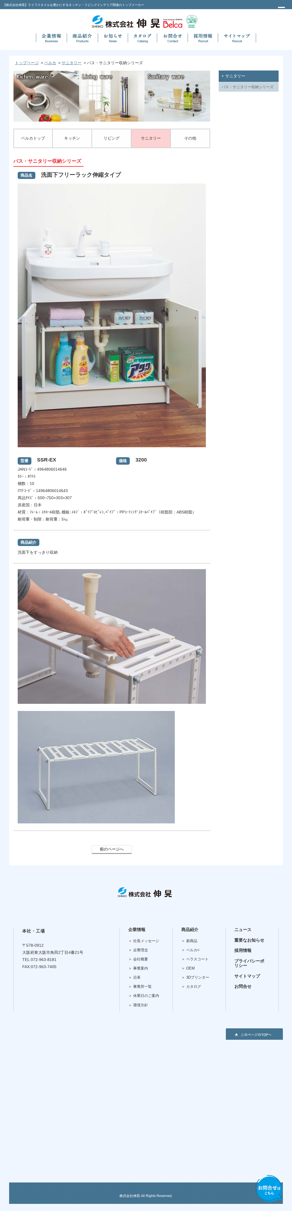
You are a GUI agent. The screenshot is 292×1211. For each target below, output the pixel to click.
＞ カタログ (191, 986)
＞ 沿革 (134, 977)
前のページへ (112, 849)
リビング (111, 138)
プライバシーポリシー (249, 963)
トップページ (27, 63)
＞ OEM (188, 968)
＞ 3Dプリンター (195, 977)
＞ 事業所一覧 (140, 986)
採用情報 (243, 950)
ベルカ (50, 63)
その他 (190, 138)
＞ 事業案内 (138, 968)
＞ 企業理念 (138, 950)
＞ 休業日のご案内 (143, 996)
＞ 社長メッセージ (143, 941)
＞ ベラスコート (194, 959)
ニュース (243, 929)
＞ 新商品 (189, 941)
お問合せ (243, 986)
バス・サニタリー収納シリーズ (247, 87)
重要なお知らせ (249, 940)
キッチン (72, 138)
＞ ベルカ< (190, 950)
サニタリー (72, 63)
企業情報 (136, 929)
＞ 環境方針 (138, 1005)
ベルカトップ (33, 138)
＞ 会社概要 (138, 959)
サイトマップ (247, 976)
